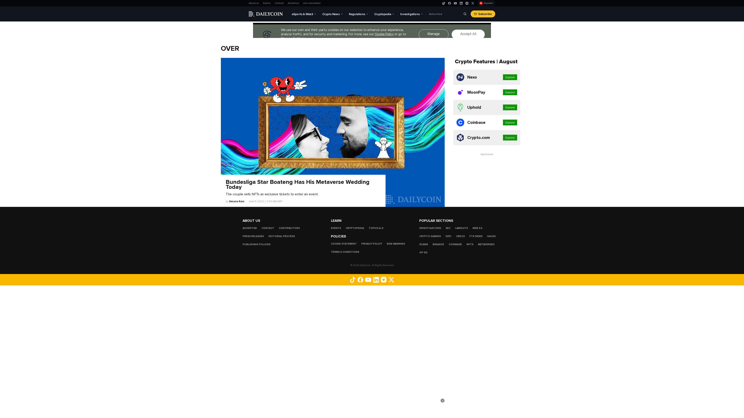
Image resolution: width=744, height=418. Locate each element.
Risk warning (396, 243)
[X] (472, 3)
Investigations (430, 228)
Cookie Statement (344, 243)
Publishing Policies (256, 244)
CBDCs (460, 236)
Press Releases (253, 236)
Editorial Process (282, 236)
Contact (279, 3)
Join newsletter (312, 3)
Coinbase (455, 244)
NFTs (470, 244)
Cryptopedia (355, 228)
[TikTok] (443, 3)
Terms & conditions (345, 252)
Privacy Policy (371, 243)
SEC (448, 228)
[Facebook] (449, 3)
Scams (423, 244)
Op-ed (423, 252)
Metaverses (486, 244)
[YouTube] (455, 3)
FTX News (475, 236)
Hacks (491, 236)
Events (267, 3)
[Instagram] (466, 3)
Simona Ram (236, 201)
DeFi (448, 236)
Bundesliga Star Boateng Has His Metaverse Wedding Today (297, 185)
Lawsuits (461, 228)
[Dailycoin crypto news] (266, 14)
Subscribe (485, 13)
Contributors (289, 228)
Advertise (293, 3)
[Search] (465, 14)
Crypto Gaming (430, 236)
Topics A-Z (376, 228)
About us (254, 3)
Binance (438, 244)
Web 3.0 (477, 228)
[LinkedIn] (461, 3)
